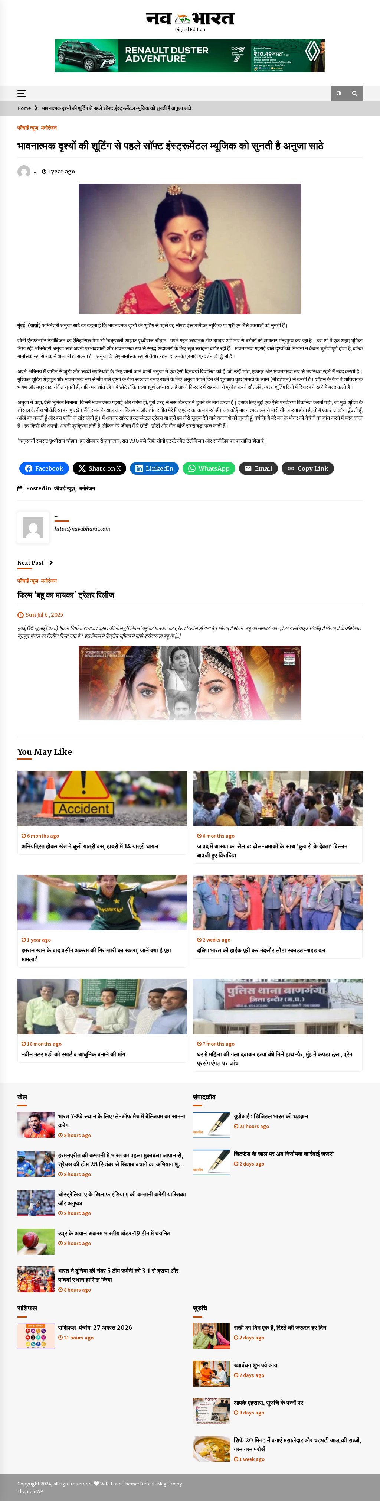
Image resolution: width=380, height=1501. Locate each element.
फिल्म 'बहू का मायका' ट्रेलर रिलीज (65, 595)
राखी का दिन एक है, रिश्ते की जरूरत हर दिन (280, 1327)
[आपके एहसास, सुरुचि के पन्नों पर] (211, 1411)
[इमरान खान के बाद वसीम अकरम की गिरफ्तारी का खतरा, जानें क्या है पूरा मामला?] (102, 902)
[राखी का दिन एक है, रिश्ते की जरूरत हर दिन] (211, 1336)
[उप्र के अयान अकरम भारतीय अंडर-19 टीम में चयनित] (36, 1242)
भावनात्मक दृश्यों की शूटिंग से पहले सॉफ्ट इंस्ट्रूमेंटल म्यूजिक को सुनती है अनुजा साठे (170, 145)
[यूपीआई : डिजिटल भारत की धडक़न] (211, 1125)
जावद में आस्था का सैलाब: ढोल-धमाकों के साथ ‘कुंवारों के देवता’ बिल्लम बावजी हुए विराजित (272, 850)
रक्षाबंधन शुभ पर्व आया (256, 1365)
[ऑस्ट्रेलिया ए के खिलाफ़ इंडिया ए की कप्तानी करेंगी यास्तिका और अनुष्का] (36, 1203)
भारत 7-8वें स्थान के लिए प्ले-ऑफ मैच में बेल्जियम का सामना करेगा (121, 1120)
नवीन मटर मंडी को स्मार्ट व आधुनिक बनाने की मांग (73, 1054)
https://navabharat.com (82, 529)
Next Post (30, 562)
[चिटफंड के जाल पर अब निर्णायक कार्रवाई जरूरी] (211, 1162)
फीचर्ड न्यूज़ (27, 127)
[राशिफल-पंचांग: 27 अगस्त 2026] (36, 1336)
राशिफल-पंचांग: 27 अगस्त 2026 (95, 1327)
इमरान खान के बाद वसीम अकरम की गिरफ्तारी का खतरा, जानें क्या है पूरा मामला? (96, 954)
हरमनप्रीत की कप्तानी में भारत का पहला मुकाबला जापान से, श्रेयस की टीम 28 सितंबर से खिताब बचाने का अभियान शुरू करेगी (120, 1160)
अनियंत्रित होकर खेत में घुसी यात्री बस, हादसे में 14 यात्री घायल (90, 846)
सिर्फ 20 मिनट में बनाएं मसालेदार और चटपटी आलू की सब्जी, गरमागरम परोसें (297, 1444)
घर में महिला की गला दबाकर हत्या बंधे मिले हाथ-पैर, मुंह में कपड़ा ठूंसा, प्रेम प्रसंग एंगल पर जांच (274, 1058)
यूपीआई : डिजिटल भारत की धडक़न (271, 1116)
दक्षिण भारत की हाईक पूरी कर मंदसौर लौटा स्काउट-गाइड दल (261, 950)
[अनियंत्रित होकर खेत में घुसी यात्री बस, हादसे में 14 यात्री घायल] (102, 798)
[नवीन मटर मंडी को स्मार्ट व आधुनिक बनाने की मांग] (102, 1006)
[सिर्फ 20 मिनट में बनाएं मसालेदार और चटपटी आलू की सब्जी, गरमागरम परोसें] (211, 1449)
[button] (339, 93)
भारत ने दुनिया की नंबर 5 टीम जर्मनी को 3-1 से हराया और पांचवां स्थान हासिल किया (118, 1275)
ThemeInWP (30, 1491)
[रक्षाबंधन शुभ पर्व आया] (211, 1374)
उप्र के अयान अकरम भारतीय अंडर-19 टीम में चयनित (114, 1233)
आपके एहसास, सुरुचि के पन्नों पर (268, 1402)
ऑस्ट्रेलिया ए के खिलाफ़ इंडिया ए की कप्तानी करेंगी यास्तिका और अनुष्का (122, 1198)
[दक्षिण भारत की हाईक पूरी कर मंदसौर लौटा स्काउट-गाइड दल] (278, 902)
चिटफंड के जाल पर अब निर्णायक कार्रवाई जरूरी (284, 1153)
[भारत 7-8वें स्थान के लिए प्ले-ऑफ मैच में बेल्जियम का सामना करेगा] (36, 1125)
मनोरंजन (49, 127)
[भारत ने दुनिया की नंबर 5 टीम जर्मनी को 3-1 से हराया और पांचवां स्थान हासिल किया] (36, 1279)
